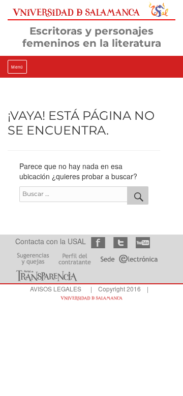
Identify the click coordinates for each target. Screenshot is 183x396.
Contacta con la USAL (50, 241)
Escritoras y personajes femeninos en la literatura (91, 37)
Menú (17, 67)
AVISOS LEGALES (55, 288)
